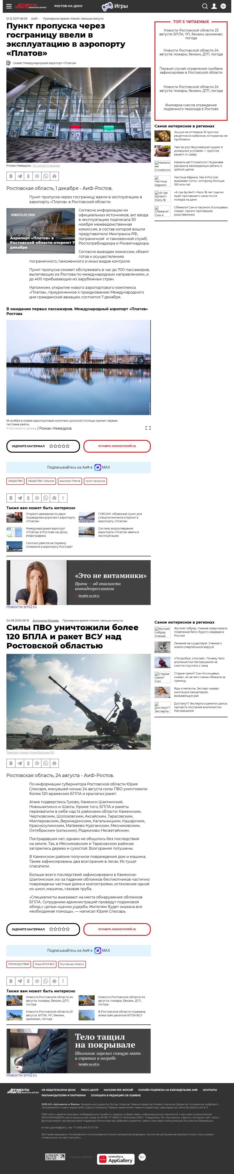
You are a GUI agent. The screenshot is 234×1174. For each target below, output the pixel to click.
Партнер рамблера (81, 1157)
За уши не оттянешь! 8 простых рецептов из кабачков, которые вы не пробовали (200, 135)
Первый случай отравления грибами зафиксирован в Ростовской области (191, 71)
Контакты (210, 1090)
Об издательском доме (59, 1090)
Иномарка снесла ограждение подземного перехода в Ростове (191, 107)
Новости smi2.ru (21, 607)
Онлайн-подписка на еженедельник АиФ (168, 1090)
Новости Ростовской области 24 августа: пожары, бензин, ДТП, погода (191, 52)
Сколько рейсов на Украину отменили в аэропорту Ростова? (49, 544)
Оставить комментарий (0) (117, 446)
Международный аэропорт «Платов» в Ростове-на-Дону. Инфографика (47, 532)
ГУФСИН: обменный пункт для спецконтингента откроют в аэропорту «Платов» (120, 517)
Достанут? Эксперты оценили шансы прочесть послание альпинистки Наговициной (200, 707)
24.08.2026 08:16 (17, 620)
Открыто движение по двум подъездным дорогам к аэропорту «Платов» (50, 517)
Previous (15, 361)
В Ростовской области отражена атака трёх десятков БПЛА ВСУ (121, 1013)
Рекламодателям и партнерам (64, 1095)
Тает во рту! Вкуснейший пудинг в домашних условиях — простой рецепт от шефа (198, 150)
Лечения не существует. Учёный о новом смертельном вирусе (198, 645)
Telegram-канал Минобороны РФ (30, 752)
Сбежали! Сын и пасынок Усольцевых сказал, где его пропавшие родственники (201, 211)
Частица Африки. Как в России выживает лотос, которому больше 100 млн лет (199, 180)
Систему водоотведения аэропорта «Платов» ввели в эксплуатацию (118, 532)
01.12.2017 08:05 (16, 18)
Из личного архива (46, 165)
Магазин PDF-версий (118, 1090)
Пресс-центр (89, 1090)
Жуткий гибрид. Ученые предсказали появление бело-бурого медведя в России (200, 632)
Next (142, 361)
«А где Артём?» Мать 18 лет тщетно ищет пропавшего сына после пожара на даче (199, 196)
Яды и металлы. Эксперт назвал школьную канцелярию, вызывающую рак (196, 692)
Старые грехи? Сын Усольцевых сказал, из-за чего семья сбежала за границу (199, 677)
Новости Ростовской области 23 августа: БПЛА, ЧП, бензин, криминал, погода (191, 34)
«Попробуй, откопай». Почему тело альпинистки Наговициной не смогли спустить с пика (199, 662)
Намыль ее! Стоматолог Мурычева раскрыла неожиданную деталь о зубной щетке (198, 165)
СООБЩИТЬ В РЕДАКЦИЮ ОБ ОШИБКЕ (116, 1095)
